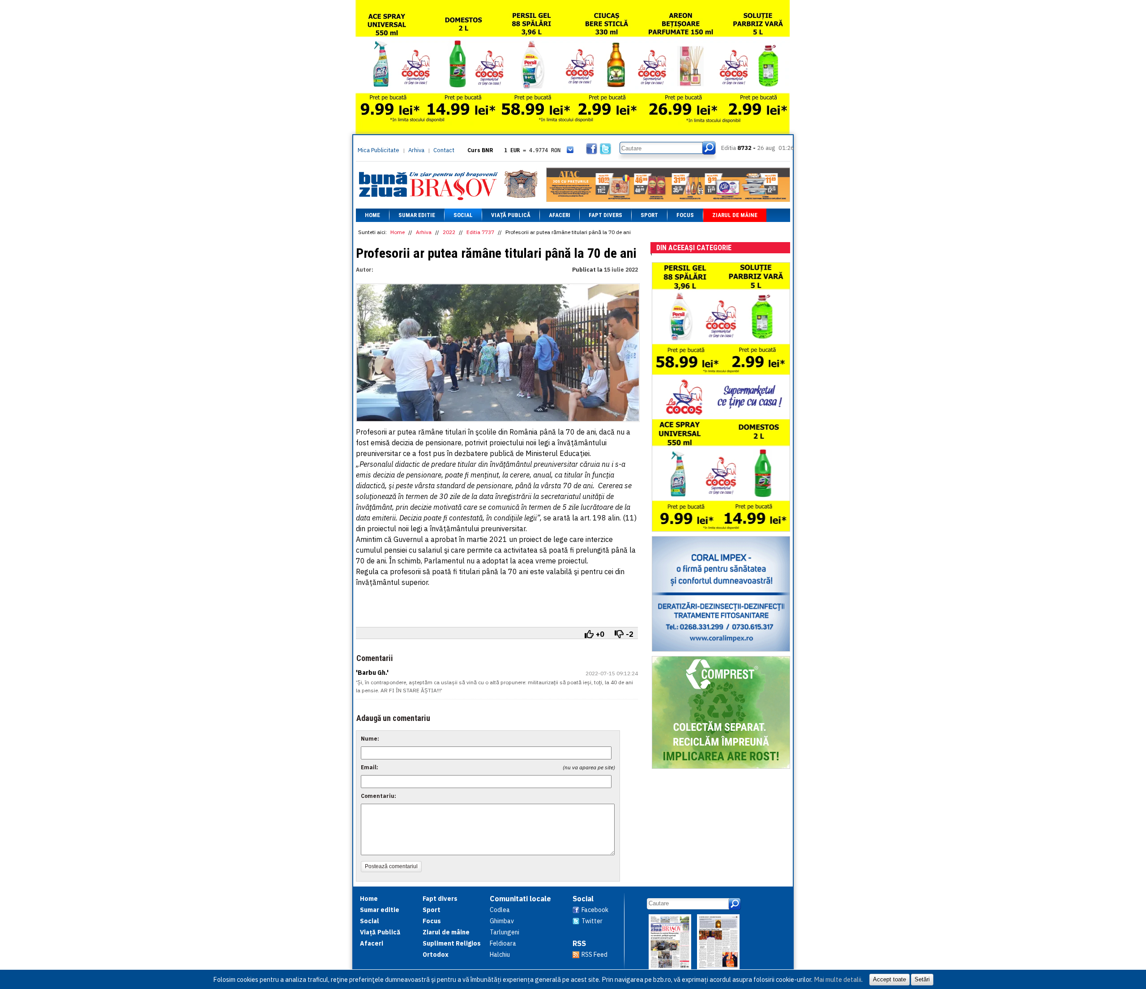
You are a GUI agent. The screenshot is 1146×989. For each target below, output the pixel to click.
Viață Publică (510, 215)
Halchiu (500, 955)
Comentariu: (378, 796)
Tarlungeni (504, 932)
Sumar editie (416, 215)
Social (463, 215)
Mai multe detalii (837, 979)
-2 (629, 634)
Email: (369, 767)
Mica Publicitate (378, 150)
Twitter (592, 921)
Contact (443, 150)
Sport (649, 215)
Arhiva (416, 150)
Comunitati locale (520, 898)
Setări (922, 979)
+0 (600, 634)
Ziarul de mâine (734, 215)
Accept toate (889, 979)
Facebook (595, 910)
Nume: (370, 738)
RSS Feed (594, 955)
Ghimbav (502, 921)
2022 (449, 232)
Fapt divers (605, 215)
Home (372, 215)
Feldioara (503, 943)
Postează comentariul (391, 866)
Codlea (500, 910)
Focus (685, 215)
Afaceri (559, 215)
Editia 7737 (480, 232)
